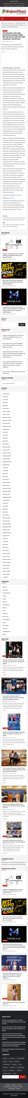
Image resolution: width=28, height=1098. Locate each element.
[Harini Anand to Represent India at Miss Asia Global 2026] (14, 992)
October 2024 (6, 458)
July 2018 (5, 577)
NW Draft (5, 613)
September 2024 (7, 461)
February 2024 (6, 482)
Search (3, 319)
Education (7, 5)
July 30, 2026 (12, 809)
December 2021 (7, 559)
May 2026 (5, 402)
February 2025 (6, 447)
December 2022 (7, 523)
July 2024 (5, 467)
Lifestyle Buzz (6, 604)
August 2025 (6, 429)
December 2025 (7, 417)
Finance (5, 596)
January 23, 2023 (9, 41)
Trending (5, 628)
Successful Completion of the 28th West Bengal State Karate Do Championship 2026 (14, 841)
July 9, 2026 (12, 844)
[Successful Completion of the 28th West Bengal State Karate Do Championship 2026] (14, 830)
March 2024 (6, 479)
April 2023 (5, 512)
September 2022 (7, 532)
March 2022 (6, 550)
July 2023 (5, 503)
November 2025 (7, 420)
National (10, 3)
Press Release (17, 5)
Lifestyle (15, 3)
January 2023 (6, 521)
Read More (5, 674)
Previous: (14, 218)
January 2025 (6, 450)
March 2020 (6, 568)
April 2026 (5, 405)
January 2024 (6, 485)
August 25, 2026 (13, 259)
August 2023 (6, 500)
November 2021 (7, 562)
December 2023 (7, 488)
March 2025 (6, 444)
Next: (14, 224)
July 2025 (5, 432)
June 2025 (5, 435)
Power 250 (5, 616)
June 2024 (5, 470)
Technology (5, 625)
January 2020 (6, 574)
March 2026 (6, 408)
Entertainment (21, 3)
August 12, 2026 (13, 737)
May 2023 (5, 509)
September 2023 (7, 497)
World (22, 5)
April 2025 (5, 441)
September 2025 (7, 426)
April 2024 (5, 476)
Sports (4, 622)
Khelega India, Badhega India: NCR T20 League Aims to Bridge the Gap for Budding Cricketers (14, 805)
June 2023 (5, 506)
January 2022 (6, 556)
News (4, 610)
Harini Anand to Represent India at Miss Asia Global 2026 (14, 372)
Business (6, 3)
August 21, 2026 (13, 701)
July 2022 (5, 538)
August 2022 (6, 535)
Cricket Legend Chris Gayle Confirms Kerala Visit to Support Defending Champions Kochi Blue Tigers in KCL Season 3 (14, 769)
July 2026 (5, 396)
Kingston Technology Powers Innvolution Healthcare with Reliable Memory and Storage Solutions (13, 255)
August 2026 (6, 393)
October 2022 (6, 529)
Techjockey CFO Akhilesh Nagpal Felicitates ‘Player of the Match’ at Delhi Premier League (14, 733)
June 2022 (5, 541)
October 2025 (6, 423)
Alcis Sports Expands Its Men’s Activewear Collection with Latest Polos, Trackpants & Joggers (13, 661)
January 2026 (6, 414)
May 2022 (5, 544)
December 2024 (7, 453)
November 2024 (7, 455)
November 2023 (7, 491)
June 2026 (5, 399)
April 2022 (5, 547)
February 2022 (6, 553)
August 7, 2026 (12, 773)
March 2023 (6, 515)
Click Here (19, 195)
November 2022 (7, 526)
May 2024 (5, 473)
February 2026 (6, 411)
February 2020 (6, 571)
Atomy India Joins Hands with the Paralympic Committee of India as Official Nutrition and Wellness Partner (13, 697)
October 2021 (6, 565)
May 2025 (5, 438)
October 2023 (6, 494)
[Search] (26, 18)
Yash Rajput (6, 259)
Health (11, 5)
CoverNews (22, 1093)
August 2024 (6, 464)
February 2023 (6, 518)
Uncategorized (6, 631)
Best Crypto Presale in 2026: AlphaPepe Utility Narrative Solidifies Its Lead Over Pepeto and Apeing (13, 282)
